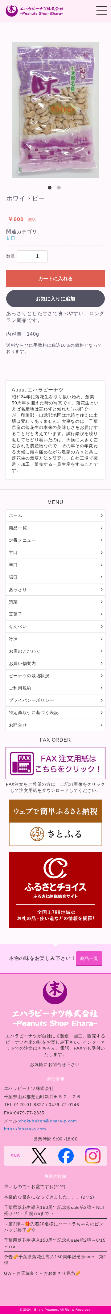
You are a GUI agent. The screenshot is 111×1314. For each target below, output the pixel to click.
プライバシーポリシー (31, 700)
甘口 (10, 237)
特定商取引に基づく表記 (34, 712)
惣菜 (13, 601)
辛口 (13, 564)
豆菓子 (16, 614)
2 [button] (60, 189)
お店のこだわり (25, 651)
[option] (55, 110)
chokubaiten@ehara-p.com (48, 1120)
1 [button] (51, 189)
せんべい (18, 626)
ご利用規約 (20, 688)
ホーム (16, 515)
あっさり (18, 589)
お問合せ (18, 725)
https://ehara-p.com (25, 1128)
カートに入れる (55, 278)
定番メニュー (22, 540)
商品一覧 (18, 527)
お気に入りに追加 (55, 298)
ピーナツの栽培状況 (29, 675)
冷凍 (13, 638)
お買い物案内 (22, 663)
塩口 (13, 577)
